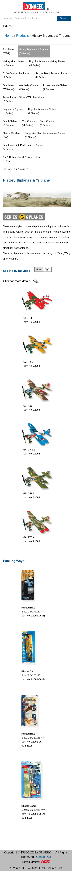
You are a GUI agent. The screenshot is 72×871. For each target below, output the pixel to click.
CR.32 (31, 449)
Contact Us (43, 856)
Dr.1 (30, 318)
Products (22, 35)
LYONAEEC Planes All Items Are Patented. (35, 12)
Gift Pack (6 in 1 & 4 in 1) (16, 169)
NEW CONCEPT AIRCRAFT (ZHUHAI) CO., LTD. (36, 868)
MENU (8, 26)
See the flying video (16, 270)
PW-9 (31, 537)
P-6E (30, 361)
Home (9, 35)
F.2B (30, 405)
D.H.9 (31, 493)
